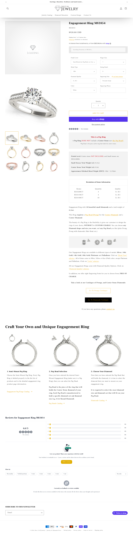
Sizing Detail (104, 67)
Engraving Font (111, 77)
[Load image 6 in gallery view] (25, 152)
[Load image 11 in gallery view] (39, 166)
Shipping (71, 39)
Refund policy (67, 530)
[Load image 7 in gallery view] (39, 152)
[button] (7, 8)
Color (72, 86)
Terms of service (87, 530)
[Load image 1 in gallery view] (11, 138)
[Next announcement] (127, 2)
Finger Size (103, 58)
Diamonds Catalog (98, 400)
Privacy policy (77, 530)
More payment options (98, 124)
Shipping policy (99, 530)
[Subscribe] (41, 512)
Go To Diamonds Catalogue (98, 300)
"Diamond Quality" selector (79, 268)
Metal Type (74, 67)
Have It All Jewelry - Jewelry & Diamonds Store (48, 530)
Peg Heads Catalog (55, 403)
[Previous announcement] (6, 2)
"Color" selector (93, 261)
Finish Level (74, 58)
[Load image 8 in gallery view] (53, 152)
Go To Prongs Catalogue (98, 290)
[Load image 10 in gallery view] (25, 166)
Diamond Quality (76, 77)
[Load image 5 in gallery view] (11, 152)
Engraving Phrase (105, 86)
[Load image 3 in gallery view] (39, 138)
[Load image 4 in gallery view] (53, 138)
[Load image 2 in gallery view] (25, 138)
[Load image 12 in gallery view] (53, 166)
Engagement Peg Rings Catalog (18, 391)
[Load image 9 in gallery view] (11, 166)
